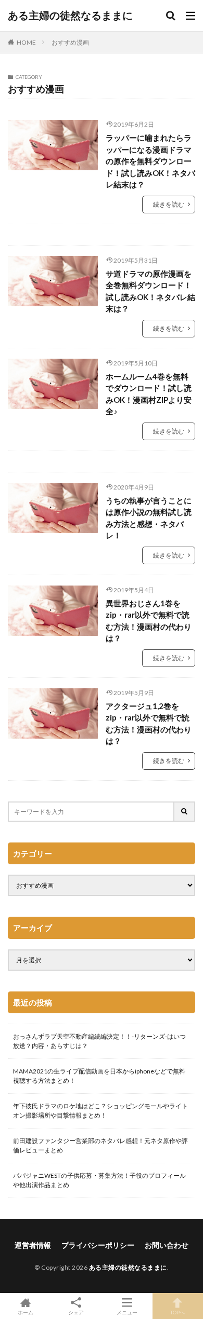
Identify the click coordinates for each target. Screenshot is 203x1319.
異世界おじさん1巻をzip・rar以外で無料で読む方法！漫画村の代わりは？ (149, 621)
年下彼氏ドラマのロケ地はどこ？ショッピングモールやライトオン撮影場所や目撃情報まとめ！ (100, 1110)
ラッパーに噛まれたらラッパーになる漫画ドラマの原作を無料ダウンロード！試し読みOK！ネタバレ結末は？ (150, 161)
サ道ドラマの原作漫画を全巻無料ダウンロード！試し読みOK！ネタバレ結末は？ (150, 291)
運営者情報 (33, 1245)
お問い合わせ (166, 1245)
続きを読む (168, 204)
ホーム (25, 1312)
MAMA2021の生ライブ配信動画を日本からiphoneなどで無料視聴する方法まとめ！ (99, 1075)
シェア (76, 1312)
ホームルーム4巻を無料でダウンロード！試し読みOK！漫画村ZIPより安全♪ (149, 394)
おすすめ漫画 (70, 42)
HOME (26, 42)
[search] (184, 811)
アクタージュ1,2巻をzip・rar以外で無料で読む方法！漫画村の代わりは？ (149, 723)
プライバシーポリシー (97, 1245)
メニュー (127, 1312)
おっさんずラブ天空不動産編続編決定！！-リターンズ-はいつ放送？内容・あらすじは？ (99, 1041)
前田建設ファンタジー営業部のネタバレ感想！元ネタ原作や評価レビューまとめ (100, 1145)
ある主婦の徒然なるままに (70, 15)
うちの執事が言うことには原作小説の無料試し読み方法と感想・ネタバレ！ (149, 518)
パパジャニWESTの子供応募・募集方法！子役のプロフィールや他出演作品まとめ (99, 1180)
